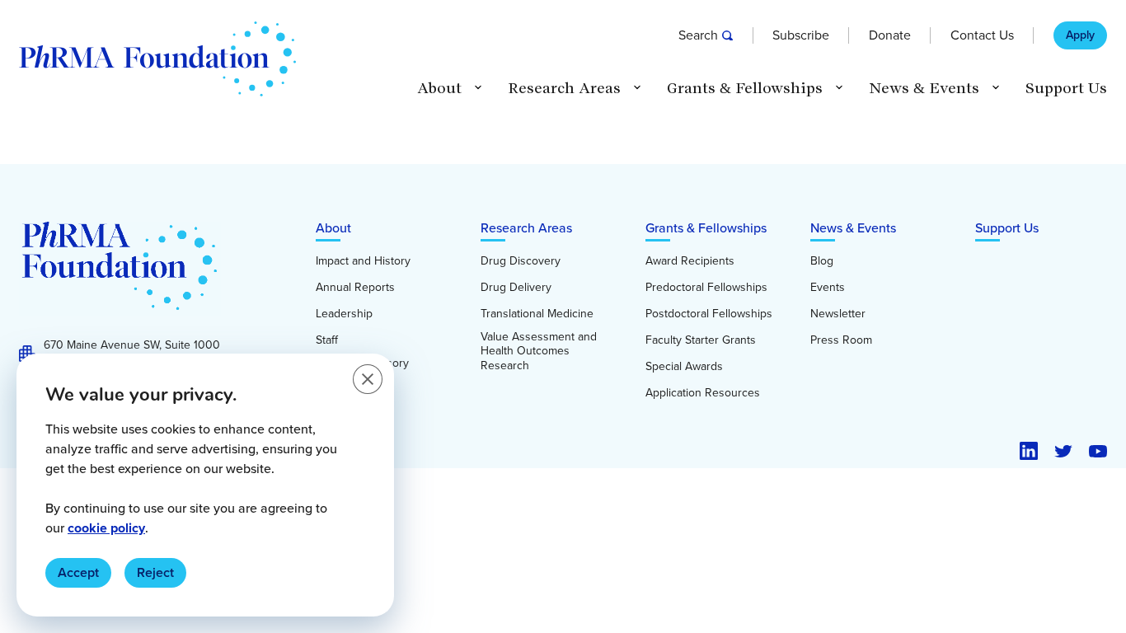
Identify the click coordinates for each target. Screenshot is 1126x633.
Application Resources (702, 393)
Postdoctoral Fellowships (708, 314)
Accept (78, 572)
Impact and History (363, 261)
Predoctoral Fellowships (706, 287)
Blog (821, 261)
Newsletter (838, 314)
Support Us (1066, 88)
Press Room (841, 340)
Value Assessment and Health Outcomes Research (539, 351)
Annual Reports (355, 287)
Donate (890, 35)
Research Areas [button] (564, 88)
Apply (1080, 35)
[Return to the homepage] (157, 58)
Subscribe (800, 35)
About (333, 227)
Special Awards (684, 366)
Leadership (344, 314)
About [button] (439, 88)
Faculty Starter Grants (700, 340)
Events (827, 287)
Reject (155, 572)
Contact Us (982, 35)
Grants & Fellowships (706, 227)
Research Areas (526, 227)
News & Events (853, 227)
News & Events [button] (924, 88)
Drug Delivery (516, 287)
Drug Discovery (521, 261)
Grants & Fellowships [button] (745, 88)
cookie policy (106, 527)
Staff (327, 340)
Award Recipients (689, 261)
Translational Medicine (537, 314)
